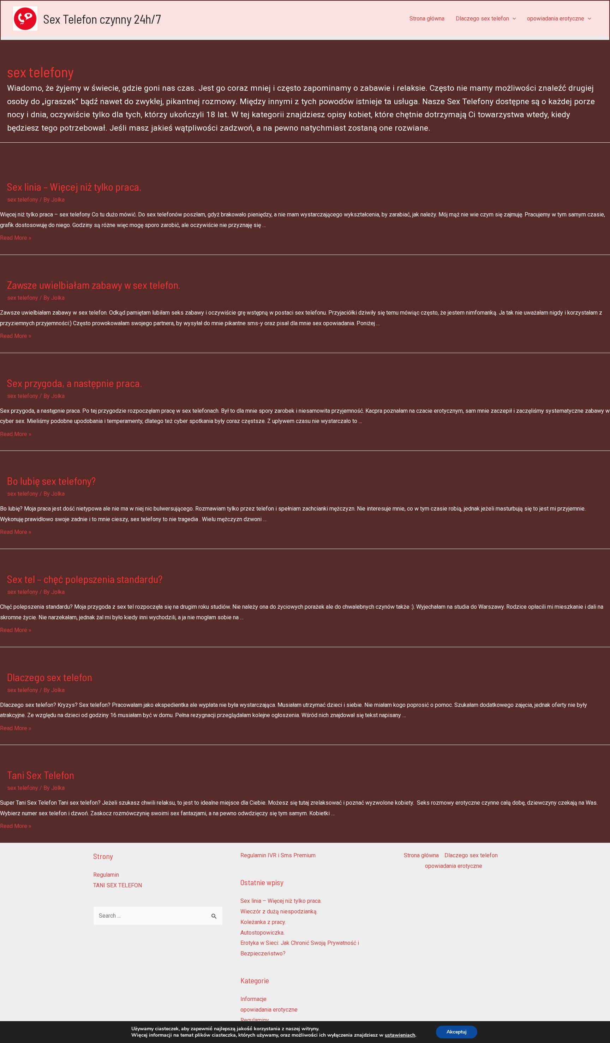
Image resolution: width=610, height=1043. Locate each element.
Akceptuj (457, 1032)
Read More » (15, 237)
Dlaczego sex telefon (482, 18)
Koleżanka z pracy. (263, 922)
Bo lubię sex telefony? (51, 480)
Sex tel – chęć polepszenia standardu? (84, 578)
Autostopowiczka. (262, 932)
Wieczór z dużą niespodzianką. (279, 911)
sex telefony (22, 199)
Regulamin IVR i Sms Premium (278, 855)
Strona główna (426, 18)
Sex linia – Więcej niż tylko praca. (74, 186)
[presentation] (512, 18)
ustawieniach (400, 1035)
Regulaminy (254, 1020)
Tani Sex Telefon (40, 774)
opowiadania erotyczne (555, 18)
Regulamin (106, 874)
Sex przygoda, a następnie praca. (74, 382)
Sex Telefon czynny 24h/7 (102, 18)
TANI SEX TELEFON (117, 885)
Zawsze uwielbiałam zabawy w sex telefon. (93, 284)
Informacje (253, 999)
